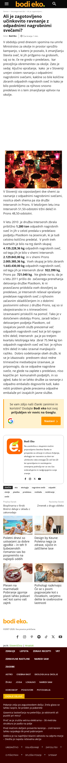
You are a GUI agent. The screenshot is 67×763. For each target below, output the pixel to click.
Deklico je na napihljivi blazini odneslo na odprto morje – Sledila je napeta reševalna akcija (33, 737)
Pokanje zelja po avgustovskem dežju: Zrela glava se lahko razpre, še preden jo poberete (31, 706)
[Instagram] (30, 478)
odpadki (51, 487)
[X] (35, 478)
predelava (27, 492)
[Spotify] (38, 637)
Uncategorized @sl (18, 11)
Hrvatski (29, 645)
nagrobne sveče (38, 487)
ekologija (25, 487)
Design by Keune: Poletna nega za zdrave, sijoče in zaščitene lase (46, 543)
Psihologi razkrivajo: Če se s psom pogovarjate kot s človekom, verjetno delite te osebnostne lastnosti (48, 594)
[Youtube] (39, 478)
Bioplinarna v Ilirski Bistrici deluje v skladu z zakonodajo (16, 509)
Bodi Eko (13, 36)
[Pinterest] (31, 637)
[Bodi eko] (30, 4)
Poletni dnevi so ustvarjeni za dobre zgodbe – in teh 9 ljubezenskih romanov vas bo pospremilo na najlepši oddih (16, 548)
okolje (7, 492)
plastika (16, 492)
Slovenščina (15, 645)
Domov (6, 11)
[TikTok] (46, 637)
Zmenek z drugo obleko (50, 505)
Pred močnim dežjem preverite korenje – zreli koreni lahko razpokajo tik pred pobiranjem (31, 730)
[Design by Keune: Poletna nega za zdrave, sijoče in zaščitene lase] (49, 525)
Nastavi (51, 420)
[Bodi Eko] (14, 459)
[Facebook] (25, 478)
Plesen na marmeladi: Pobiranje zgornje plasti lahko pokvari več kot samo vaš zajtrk (16, 594)
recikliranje (49, 492)
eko (16, 487)
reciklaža (38, 492)
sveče (7, 496)
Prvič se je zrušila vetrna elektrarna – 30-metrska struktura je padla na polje (29, 722)
